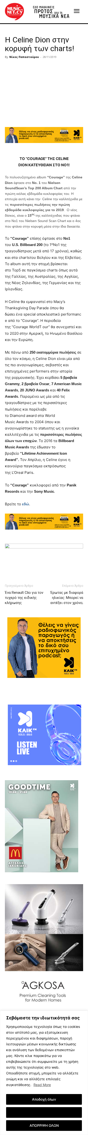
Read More (42, 1085)
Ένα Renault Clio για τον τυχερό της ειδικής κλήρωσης (24, 597)
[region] (44, 1073)
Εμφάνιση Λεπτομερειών (44, 1112)
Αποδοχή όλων (44, 1099)
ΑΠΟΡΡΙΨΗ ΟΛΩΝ (44, 1125)
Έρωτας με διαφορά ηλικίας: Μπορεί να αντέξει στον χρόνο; (66, 597)
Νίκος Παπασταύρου (24, 57)
